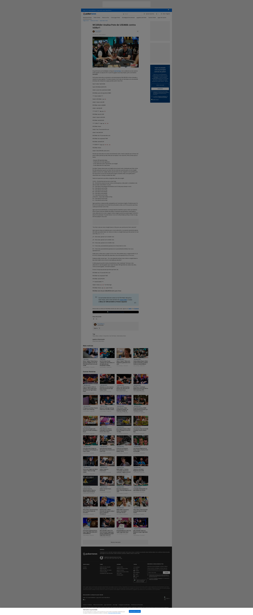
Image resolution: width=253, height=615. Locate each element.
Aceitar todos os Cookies (135, 611)
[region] (126, 611)
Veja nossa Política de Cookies (114, 613)
